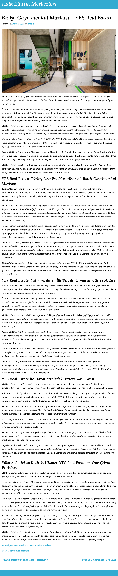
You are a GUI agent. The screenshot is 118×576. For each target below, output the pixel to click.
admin (31, 23)
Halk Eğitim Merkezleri (29, 3)
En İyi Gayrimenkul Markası (15, 550)
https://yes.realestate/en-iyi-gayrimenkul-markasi (26, 545)
